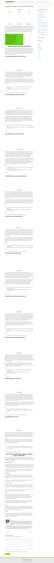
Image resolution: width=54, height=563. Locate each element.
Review (39, 53)
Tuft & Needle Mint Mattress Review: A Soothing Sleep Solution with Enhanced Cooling (43, 26)
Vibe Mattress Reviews (41, 15)
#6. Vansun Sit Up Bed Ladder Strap (10, 40)
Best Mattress (21, 1)
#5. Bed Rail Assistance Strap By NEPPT (11, 39)
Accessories (37, 1)
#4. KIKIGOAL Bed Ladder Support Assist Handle (12, 38)
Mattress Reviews (40, 48)
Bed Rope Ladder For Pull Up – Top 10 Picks (10, 35)
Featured (39, 44)
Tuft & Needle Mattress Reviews (42, 17)
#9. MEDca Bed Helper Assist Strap (10, 42)
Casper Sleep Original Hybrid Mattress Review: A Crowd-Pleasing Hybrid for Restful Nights (43, 30)
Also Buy (42, 1)
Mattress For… (26, 1)
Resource (46, 1)
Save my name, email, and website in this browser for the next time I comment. (16, 551)
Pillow (39, 50)
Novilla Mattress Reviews (41, 11)
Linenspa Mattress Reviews (41, 16)
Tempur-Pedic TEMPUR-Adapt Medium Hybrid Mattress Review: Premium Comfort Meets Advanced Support (43, 23)
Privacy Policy (40, 58)
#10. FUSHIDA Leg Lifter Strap (9, 43)
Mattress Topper (32, 1)
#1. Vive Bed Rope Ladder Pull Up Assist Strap (11, 36)
